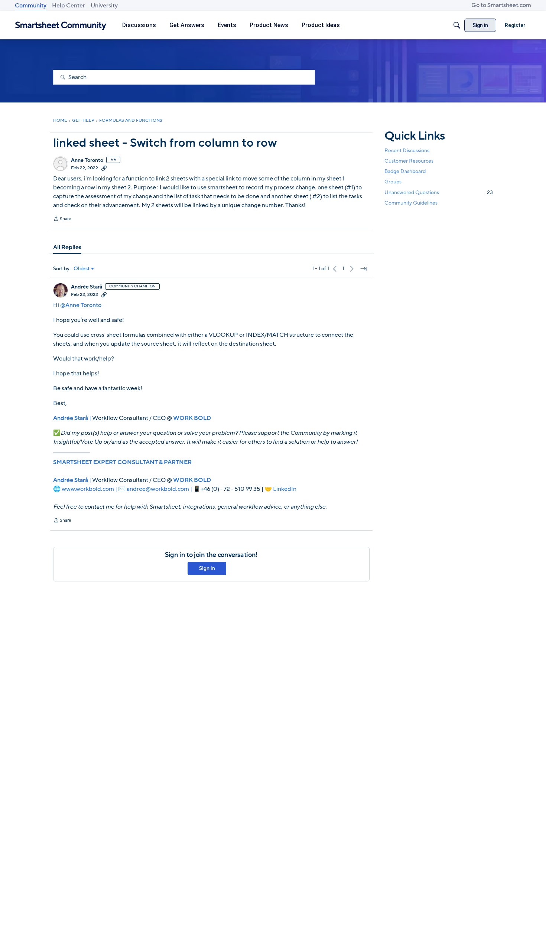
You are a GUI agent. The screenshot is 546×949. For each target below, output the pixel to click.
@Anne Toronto (80, 305)
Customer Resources (408, 160)
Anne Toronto (87, 160)
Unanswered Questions (438, 192)
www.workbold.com (88, 489)
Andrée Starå (86, 287)
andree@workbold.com (158, 489)
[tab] (67, 247)
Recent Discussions (406, 150)
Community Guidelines (411, 202)
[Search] (457, 25)
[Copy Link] (104, 167)
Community (30, 5)
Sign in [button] (207, 568)
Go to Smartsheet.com (501, 5)
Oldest (82, 269)
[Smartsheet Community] (61, 25)
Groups (393, 182)
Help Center (68, 5)
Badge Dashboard (405, 171)
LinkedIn (284, 489)
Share (62, 219)
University (104, 5)
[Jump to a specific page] (364, 269)
